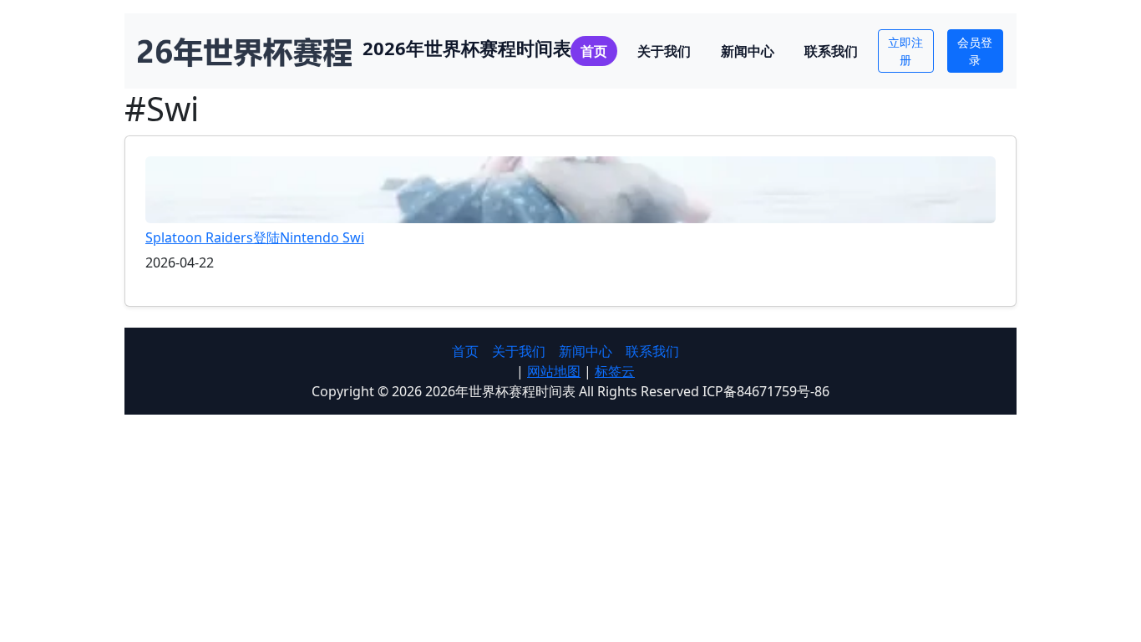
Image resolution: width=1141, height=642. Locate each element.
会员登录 (974, 51)
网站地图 (554, 371)
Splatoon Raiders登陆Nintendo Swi (254, 237)
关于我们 (664, 51)
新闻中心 (747, 51)
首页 (594, 51)
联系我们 (831, 51)
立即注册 (905, 51)
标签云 (615, 371)
